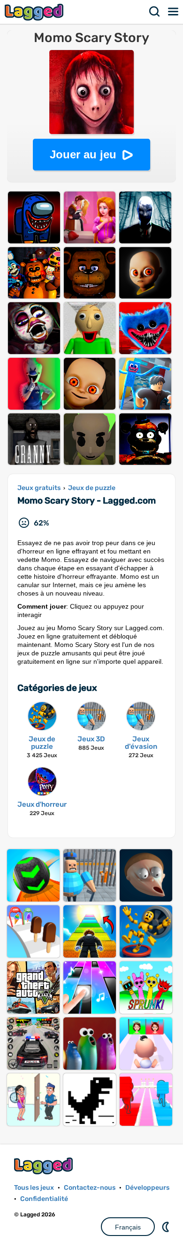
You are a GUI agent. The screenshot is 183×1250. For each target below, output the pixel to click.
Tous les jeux (34, 1188)
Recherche (154, 11)
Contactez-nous (89, 1188)
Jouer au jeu (83, 154)
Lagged (35, 12)
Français (128, 1227)
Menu (173, 11)
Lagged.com (44, 1166)
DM (166, 1226)
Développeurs (147, 1188)
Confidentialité (44, 1199)
